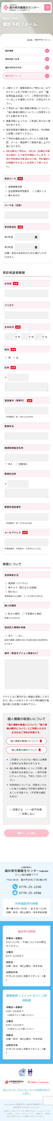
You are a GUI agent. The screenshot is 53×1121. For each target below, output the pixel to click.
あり (10, 635)
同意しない (28, 813)
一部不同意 (35, 809)
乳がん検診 (14, 613)
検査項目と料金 (12, 59)
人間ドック (40, 191)
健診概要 (9, 50)
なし (21, 635)
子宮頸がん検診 (33, 613)
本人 (10, 464)
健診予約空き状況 (13, 67)
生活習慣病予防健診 (18, 191)
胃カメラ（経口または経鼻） (23, 587)
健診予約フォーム (13, 75)
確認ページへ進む (26, 833)
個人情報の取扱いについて (24, 741)
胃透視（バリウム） (18, 583)
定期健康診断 (15, 186)
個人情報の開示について (24, 749)
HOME (30, 39)
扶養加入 (23, 464)
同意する (17, 809)
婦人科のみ (14, 195)
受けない (13, 591)
